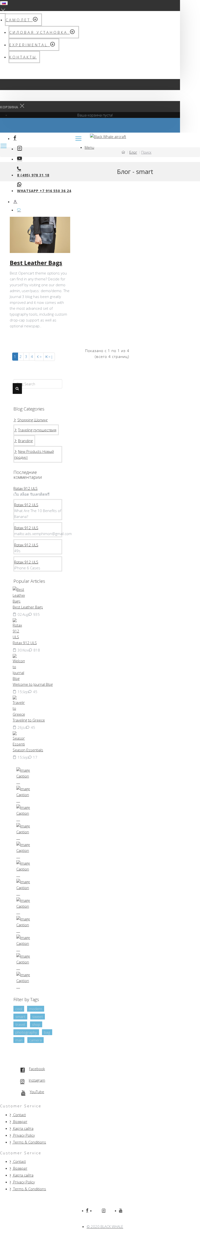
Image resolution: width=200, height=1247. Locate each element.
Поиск (146, 152)
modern (35, 1008)
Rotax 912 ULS (25, 488)
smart (20, 1016)
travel (20, 1024)
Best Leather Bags (36, 263)
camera (35, 1040)
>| (50, 356)
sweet (37, 1016)
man (18, 1040)
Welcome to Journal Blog (33, 684)
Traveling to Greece (29, 720)
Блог (133, 152)
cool (18, 1008)
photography (26, 1032)
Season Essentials (28, 749)
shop (36, 1024)
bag (47, 1032)
